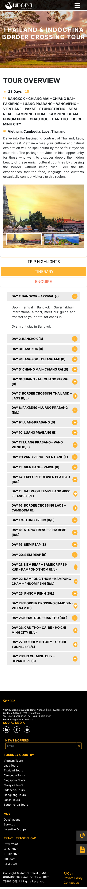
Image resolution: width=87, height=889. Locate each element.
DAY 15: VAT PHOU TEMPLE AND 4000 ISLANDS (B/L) (41, 493)
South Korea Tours (16, 804)
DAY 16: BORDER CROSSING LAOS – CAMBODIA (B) (39, 507)
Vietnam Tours (13, 760)
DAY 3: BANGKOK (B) (27, 349)
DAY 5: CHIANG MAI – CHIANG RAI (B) (40, 369)
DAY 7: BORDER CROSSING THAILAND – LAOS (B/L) (42, 395)
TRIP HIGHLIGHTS (43, 261)
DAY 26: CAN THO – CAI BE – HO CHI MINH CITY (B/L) (39, 630)
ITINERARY (44, 271)
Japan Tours (12, 799)
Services (9, 824)
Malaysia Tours (13, 785)
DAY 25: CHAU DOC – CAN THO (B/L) (39, 618)
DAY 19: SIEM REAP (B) (29, 544)
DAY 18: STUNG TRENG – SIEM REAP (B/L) (39, 532)
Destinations (12, 819)
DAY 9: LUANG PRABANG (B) (33, 422)
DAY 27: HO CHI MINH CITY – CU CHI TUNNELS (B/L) (39, 644)
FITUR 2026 (11, 854)
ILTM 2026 (11, 863)
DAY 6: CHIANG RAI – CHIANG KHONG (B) (40, 381)
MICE (7, 813)
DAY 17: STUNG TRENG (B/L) (33, 520)
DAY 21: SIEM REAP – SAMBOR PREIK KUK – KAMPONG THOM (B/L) (39, 566)
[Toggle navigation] (77, 5)
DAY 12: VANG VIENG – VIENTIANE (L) (40, 457)
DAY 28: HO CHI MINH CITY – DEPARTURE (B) (33, 658)
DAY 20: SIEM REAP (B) (29, 555)
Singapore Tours (14, 780)
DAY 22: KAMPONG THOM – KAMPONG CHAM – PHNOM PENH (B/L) (41, 581)
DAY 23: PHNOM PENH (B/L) (33, 593)
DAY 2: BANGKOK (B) (27, 339)
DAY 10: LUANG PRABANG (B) (34, 432)
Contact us (71, 882)
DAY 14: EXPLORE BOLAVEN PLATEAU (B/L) (41, 479)
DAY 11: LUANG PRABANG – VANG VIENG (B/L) (37, 444)
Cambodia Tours (14, 775)
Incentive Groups (15, 829)
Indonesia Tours (14, 790)
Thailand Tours (13, 770)
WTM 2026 (11, 849)
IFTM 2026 (11, 844)
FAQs (67, 873)
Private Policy (73, 878)
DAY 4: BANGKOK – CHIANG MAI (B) (38, 359)
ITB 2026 (9, 859)
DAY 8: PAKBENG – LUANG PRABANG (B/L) (40, 410)
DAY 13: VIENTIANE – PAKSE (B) (35, 467)
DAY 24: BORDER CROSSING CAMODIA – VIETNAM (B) (42, 605)
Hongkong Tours (15, 795)
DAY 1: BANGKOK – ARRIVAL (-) (35, 296)
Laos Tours (11, 765)
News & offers (17, 740)
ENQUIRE (43, 281)
